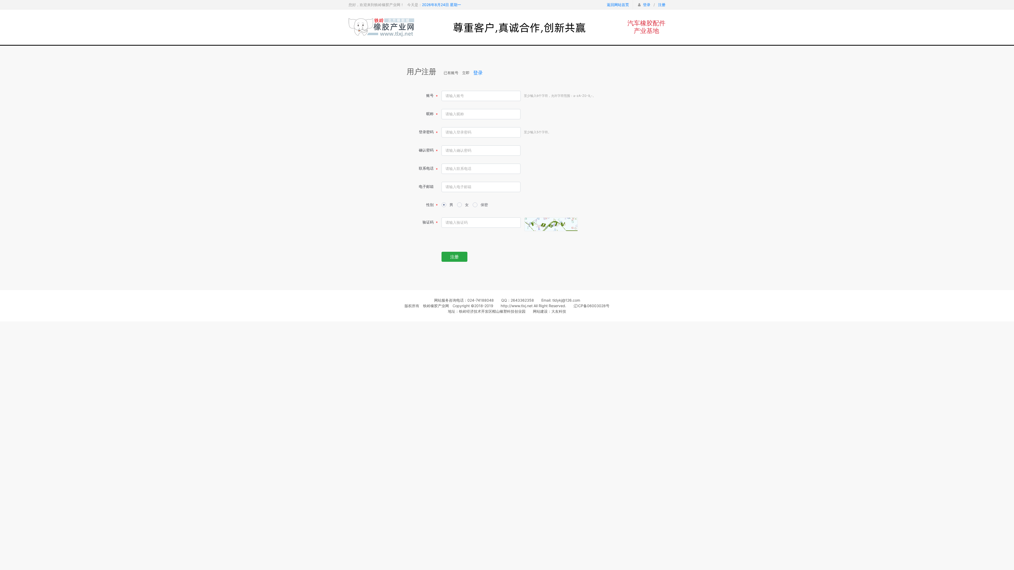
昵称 (430, 113)
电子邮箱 (426, 186)
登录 (646, 4)
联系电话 (426, 168)
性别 (430, 204)
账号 (430, 95)
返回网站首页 (618, 4)
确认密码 (426, 150)
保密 (484, 204)
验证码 (428, 222)
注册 (661, 4)
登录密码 (426, 132)
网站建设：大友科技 (549, 311)
